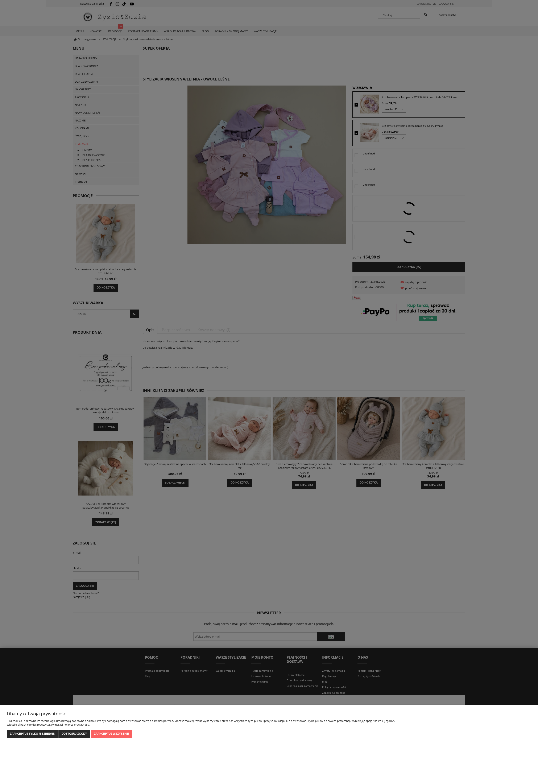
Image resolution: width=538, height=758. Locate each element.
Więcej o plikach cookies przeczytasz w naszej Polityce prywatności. (48, 724)
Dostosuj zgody (74, 733)
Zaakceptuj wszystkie (111, 733)
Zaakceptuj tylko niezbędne (32, 733)
